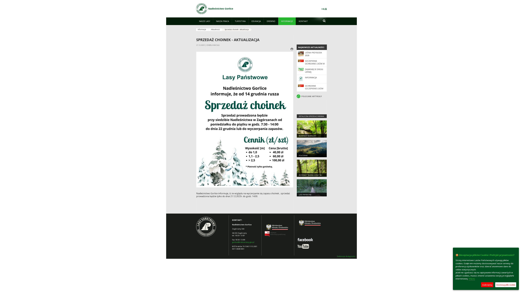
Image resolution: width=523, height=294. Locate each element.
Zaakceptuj (487, 284)
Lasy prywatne (305, 195)
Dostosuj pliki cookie (505, 284)
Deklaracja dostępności (346, 256)
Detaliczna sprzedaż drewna (311, 116)
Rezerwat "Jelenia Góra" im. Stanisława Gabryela (310, 176)
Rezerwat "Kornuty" (307, 136)
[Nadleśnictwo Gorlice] (201, 8)
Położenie (303, 155)
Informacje (202, 29)
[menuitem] (204, 21)
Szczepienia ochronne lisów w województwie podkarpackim (315, 65)
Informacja (311, 77)
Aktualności (215, 29)
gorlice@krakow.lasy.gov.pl (243, 242)
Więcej (472, 278)
